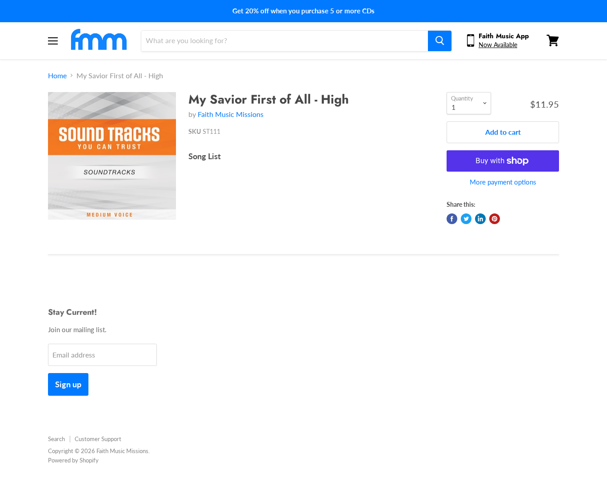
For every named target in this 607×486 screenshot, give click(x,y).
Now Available (498, 44)
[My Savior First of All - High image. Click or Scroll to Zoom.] (112, 156)
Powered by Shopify (73, 460)
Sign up (68, 384)
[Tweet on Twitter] (466, 218)
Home (57, 76)
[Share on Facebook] (452, 218)
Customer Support (98, 438)
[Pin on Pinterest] (494, 218)
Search (56, 438)
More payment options (503, 182)
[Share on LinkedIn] (480, 218)
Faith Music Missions (231, 114)
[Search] (439, 40)
